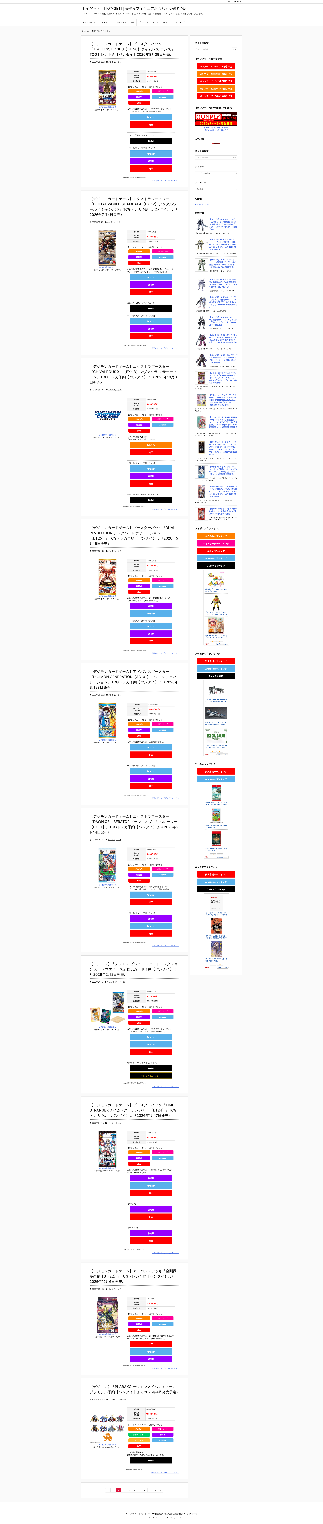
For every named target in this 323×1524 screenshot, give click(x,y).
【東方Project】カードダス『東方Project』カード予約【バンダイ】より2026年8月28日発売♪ (223, 511)
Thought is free (175, 1518)
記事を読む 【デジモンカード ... (165, 180)
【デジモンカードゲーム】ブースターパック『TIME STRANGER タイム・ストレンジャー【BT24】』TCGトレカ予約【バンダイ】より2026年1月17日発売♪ (133, 1110)
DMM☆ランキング (216, 566)
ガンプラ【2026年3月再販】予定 (216, 96)
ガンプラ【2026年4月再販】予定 (216, 88)
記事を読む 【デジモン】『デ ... (165, 1087)
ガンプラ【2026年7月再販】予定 (216, 66)
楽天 (139, 103)
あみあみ (139, 91)
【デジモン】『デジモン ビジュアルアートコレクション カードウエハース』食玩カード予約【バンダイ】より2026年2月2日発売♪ (134, 969)
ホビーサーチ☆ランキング (216, 543)
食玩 (108, 982)
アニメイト (139, 1440)
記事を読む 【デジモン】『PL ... (165, 1472)
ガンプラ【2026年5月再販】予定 (216, 81)
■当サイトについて (203, 204)
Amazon (162, 97)
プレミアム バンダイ (151, 1076)
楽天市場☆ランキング (216, 661)
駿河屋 (139, 97)
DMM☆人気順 (216, 676)
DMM (151, 141)
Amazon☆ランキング (216, 558)
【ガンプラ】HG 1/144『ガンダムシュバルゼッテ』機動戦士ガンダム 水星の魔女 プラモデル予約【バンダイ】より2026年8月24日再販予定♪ (223, 224)
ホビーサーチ (162, 91)
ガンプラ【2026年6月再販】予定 (216, 74)
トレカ (119, 62)
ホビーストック (139, 1434)
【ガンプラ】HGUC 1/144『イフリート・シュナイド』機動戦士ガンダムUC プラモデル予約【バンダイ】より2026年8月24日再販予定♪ (223, 340)
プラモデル (121, 1399)
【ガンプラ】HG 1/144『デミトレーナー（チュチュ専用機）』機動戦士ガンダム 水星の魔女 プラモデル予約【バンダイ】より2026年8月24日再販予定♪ (223, 244)
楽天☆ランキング (216, 551)
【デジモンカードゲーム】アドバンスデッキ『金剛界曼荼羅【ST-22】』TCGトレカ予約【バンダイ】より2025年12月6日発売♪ (133, 1276)
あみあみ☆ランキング (216, 536)
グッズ (122, 982)
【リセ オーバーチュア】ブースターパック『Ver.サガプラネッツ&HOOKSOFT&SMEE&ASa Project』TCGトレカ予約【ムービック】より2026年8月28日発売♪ (223, 400)
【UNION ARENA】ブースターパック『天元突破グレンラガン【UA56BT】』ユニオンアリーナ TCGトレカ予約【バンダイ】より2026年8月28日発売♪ (223, 491)
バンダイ (111, 62)
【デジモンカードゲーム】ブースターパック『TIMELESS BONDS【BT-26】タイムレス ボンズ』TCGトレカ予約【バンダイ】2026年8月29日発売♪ (132, 49)
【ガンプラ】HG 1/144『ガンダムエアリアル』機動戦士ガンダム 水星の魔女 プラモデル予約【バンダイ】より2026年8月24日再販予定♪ (223, 302)
